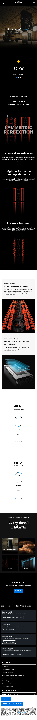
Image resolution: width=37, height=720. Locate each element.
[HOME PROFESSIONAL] (18, 3)
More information (22, 712)
